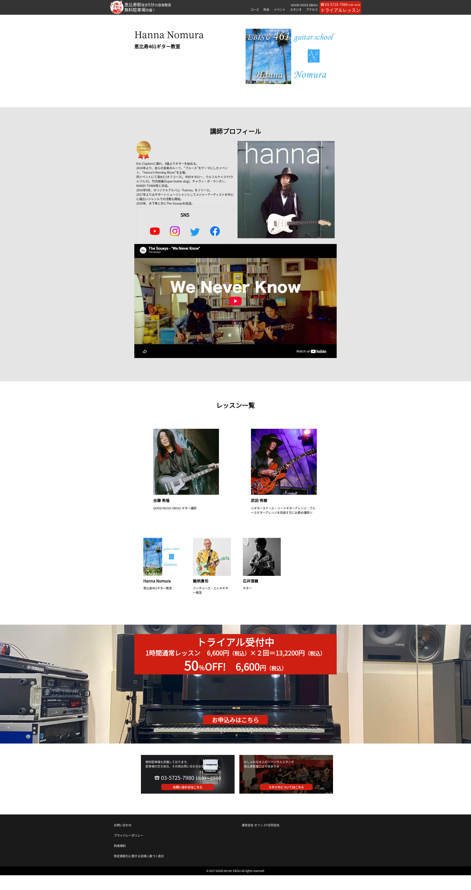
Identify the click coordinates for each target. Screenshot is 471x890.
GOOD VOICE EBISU (304, 5)
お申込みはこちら (235, 719)
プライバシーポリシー (128, 835)
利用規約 (120, 845)
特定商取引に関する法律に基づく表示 (139, 856)
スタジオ (296, 9)
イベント (280, 9)
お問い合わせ (123, 825)
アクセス (312, 9)
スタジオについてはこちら (286, 787)
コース (254, 9)
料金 (266, 9)
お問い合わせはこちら (187, 787)
